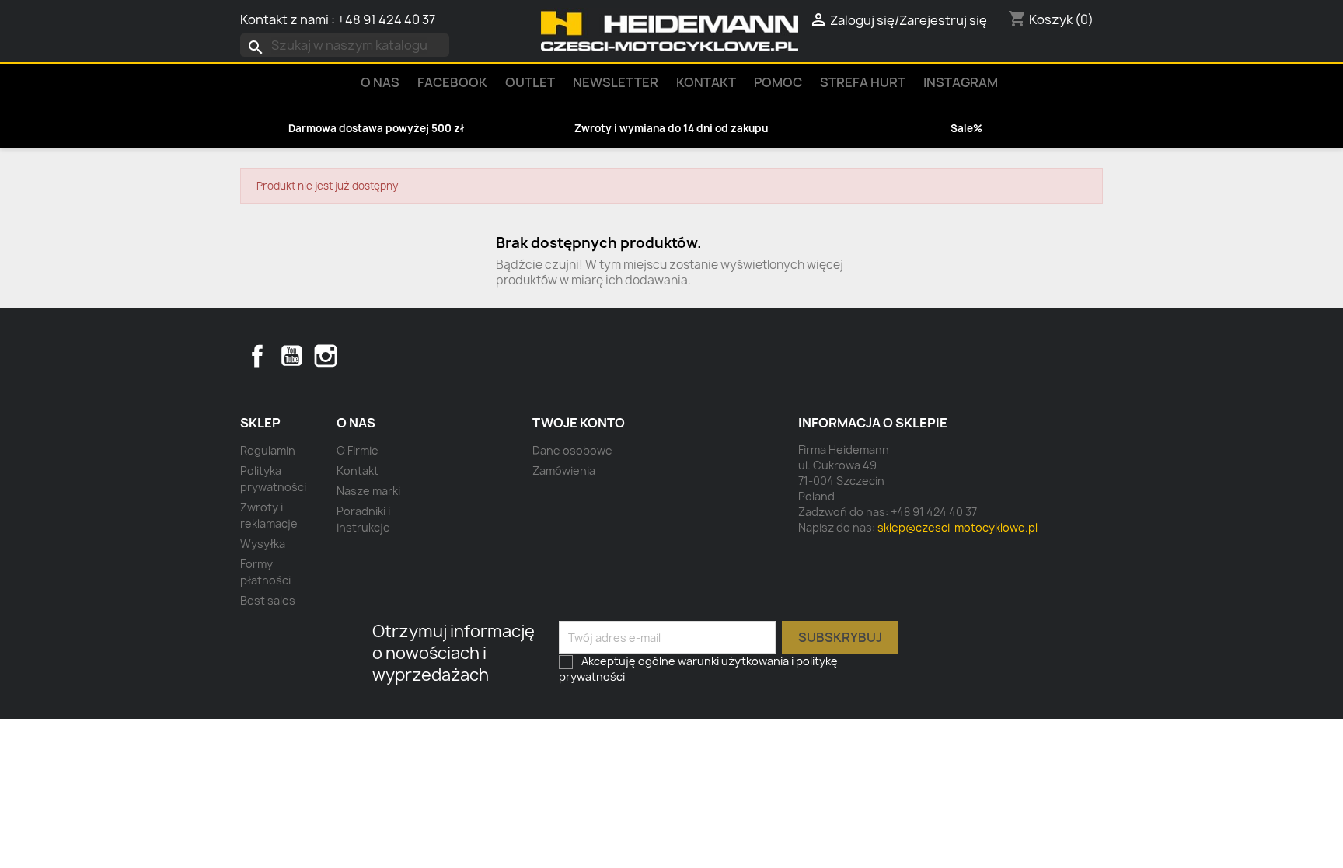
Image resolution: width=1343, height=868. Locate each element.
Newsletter (615, 82)
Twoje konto (578, 422)
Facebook (257, 355)
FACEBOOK (452, 82)
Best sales (267, 600)
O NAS (380, 82)
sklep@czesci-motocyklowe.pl (957, 527)
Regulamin (267, 450)
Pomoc (778, 82)
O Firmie (357, 450)
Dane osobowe (572, 450)
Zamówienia (563, 470)
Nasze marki (368, 490)
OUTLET (530, 82)
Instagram (960, 82)
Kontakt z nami (284, 19)
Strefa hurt (862, 82)
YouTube (291, 355)
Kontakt (706, 82)
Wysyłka (262, 543)
